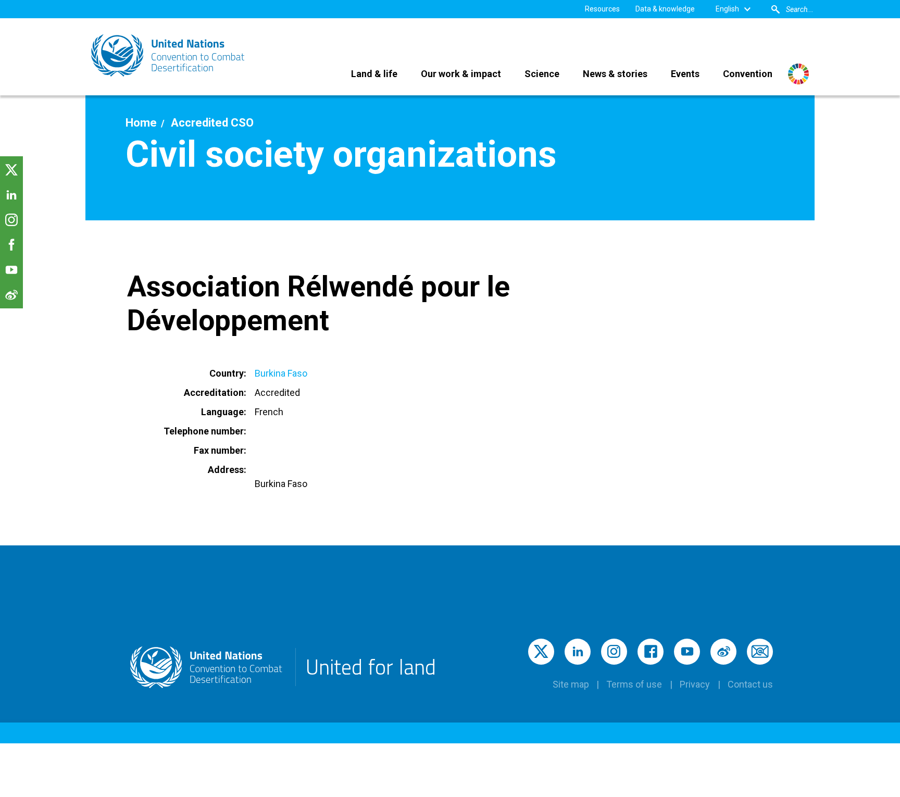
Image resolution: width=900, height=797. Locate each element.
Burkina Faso (281, 373)
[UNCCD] (169, 55)
